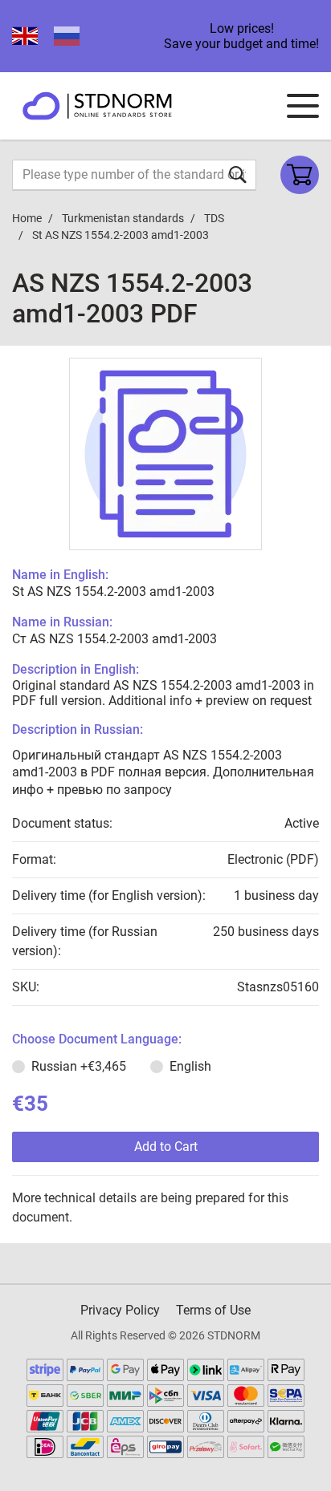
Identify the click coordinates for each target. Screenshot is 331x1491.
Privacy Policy (120, 1310)
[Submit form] (238, 174)
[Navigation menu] (303, 106)
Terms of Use (213, 1310)
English (190, 1066)
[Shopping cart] (299, 175)
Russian (78, 1066)
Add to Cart (166, 1146)
